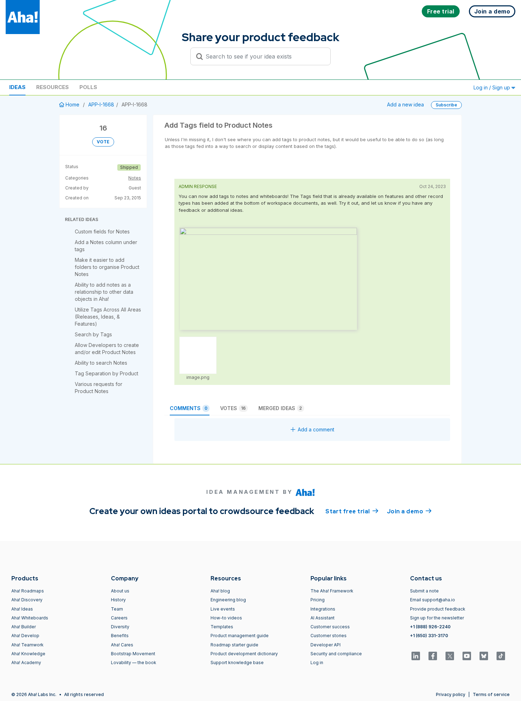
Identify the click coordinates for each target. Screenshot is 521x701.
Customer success (330, 626)
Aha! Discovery (27, 599)
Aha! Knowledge (28, 653)
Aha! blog (220, 591)
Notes (134, 178)
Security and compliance (336, 653)
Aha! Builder (23, 626)
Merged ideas (280, 408)
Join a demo (409, 511)
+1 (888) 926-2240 (430, 626)
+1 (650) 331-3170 (429, 635)
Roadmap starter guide (234, 644)
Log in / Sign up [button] (492, 87)
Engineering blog (228, 599)
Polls (88, 87)
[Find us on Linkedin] (415, 656)
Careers (119, 617)
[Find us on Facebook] (432, 656)
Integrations (322, 609)
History (118, 599)
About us (120, 591)
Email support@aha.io (432, 599)
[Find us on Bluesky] (483, 656)
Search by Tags (93, 334)
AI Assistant (322, 617)
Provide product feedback (437, 609)
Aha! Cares (122, 644)
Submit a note (424, 591)
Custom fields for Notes (102, 231)
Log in (316, 662)
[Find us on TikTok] (500, 656)
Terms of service (491, 694)
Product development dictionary (244, 653)
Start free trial (352, 511)
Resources (52, 87)
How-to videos (226, 617)
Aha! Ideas (22, 609)
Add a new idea (405, 104)
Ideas (17, 87)
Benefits (120, 635)
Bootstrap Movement (133, 653)
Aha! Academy (26, 662)
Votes (233, 408)
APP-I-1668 (101, 104)
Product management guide (240, 635)
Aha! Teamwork (27, 644)
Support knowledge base (237, 662)
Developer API (325, 644)
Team (117, 609)
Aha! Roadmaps (27, 591)
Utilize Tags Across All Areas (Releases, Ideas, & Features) (108, 317)
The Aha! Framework (331, 591)
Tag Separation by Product (106, 373)
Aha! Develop (25, 635)
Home (72, 104)
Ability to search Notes (101, 363)
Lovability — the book (133, 662)
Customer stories (328, 635)
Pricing (317, 599)
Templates (222, 626)
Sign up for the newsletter (437, 617)
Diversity (120, 626)
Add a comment (316, 429)
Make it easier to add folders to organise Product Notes (107, 267)
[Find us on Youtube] (466, 656)
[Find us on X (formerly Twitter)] (449, 656)
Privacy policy (450, 694)
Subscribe (446, 104)
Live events (223, 609)
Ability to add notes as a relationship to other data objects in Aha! (104, 292)
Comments (188, 408)
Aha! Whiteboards (29, 617)
